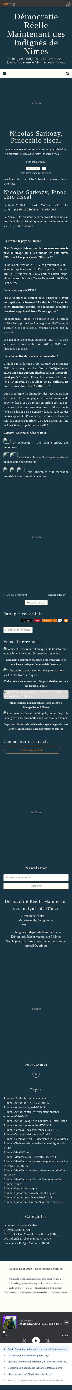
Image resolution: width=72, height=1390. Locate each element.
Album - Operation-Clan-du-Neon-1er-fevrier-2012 (35, 1202)
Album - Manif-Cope (16, 1152)
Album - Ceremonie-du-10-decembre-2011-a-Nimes (35, 1139)
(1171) (27, 1238)
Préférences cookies (59, 1292)
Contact (57, 1283)
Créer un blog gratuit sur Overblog (23, 1283)
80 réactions (49, 209)
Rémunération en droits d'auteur (48, 1288)
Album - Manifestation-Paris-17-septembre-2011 (33, 1179)
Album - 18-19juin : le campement (24, 1098)
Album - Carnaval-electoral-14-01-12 (26, 1134)
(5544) (20, 1225)
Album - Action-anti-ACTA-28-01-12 (26, 1102)
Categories (13, 154)
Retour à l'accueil (36, 602)
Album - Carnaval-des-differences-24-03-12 (30, 1130)
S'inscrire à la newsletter (18, 630)
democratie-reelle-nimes (42, 941)
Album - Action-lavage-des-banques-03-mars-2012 (35, 1121)
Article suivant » (58, 594)
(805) (26, 1243)
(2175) (16, 1229)
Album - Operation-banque (20, 1188)
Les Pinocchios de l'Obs (18, 179)
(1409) (30, 1234)
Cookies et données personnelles (33, 1292)
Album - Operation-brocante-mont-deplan (29, 1193)
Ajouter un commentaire (32, 750)
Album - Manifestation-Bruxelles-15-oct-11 (30, 1157)
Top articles (45, 1283)
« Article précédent (15, 594)
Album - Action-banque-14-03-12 (24, 1107)
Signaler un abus (15, 1288)
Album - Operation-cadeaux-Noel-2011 (27, 1197)
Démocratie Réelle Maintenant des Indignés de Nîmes (36, 34)
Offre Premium (10, 1292)
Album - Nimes (12, 1184)
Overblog (57, 1268)
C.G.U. (29, 1288)
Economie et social (36, 162)
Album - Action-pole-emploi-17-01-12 (27, 1125)
